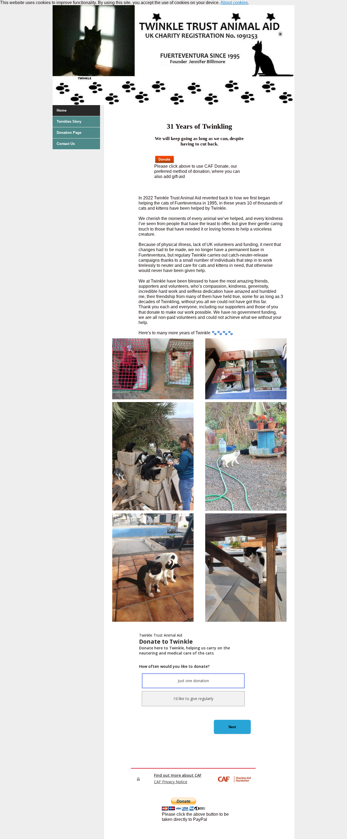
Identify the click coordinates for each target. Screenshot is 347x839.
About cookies (234, 2)
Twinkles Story (69, 121)
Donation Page (69, 133)
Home (61, 110)
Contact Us (66, 144)
